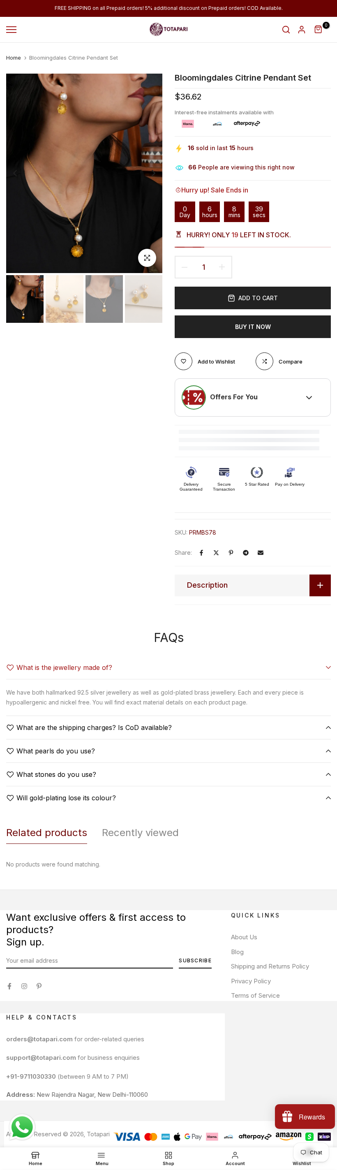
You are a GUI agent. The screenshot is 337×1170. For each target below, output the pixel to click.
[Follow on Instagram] (24, 986)
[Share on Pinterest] (231, 552)
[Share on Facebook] (201, 552)
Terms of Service (255, 995)
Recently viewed (140, 833)
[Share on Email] (260, 552)
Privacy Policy (251, 981)
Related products (46, 833)
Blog (237, 952)
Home (13, 57)
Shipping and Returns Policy (270, 966)
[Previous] (21, 173)
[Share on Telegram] (245, 552)
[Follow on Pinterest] (39, 986)
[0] (318, 29)
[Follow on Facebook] (9, 986)
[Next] (147, 173)
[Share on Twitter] (216, 552)
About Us (244, 937)
